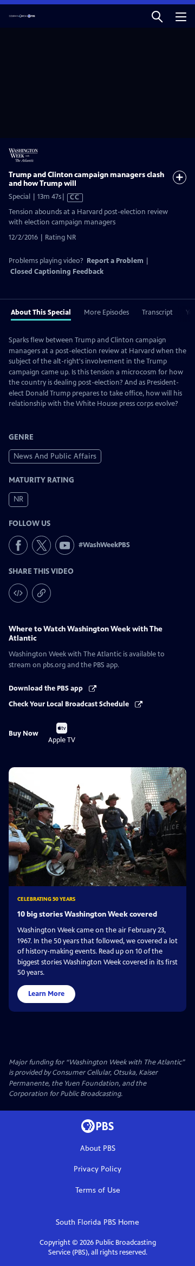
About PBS (97, 1148)
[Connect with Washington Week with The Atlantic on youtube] (64, 545)
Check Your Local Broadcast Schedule (70, 704)
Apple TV (61, 733)
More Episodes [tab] (106, 312)
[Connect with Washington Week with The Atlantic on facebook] (18, 545)
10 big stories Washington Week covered (87, 914)
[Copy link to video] (41, 593)
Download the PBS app (46, 688)
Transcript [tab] (157, 312)
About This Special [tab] (41, 312)
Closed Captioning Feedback (56, 271)
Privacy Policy (97, 1169)
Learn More (46, 993)
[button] (157, 16)
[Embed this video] (18, 593)
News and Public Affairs (55, 456)
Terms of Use (97, 1190)
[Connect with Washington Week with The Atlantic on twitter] (41, 545)
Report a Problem (115, 260)
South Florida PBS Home (97, 1222)
